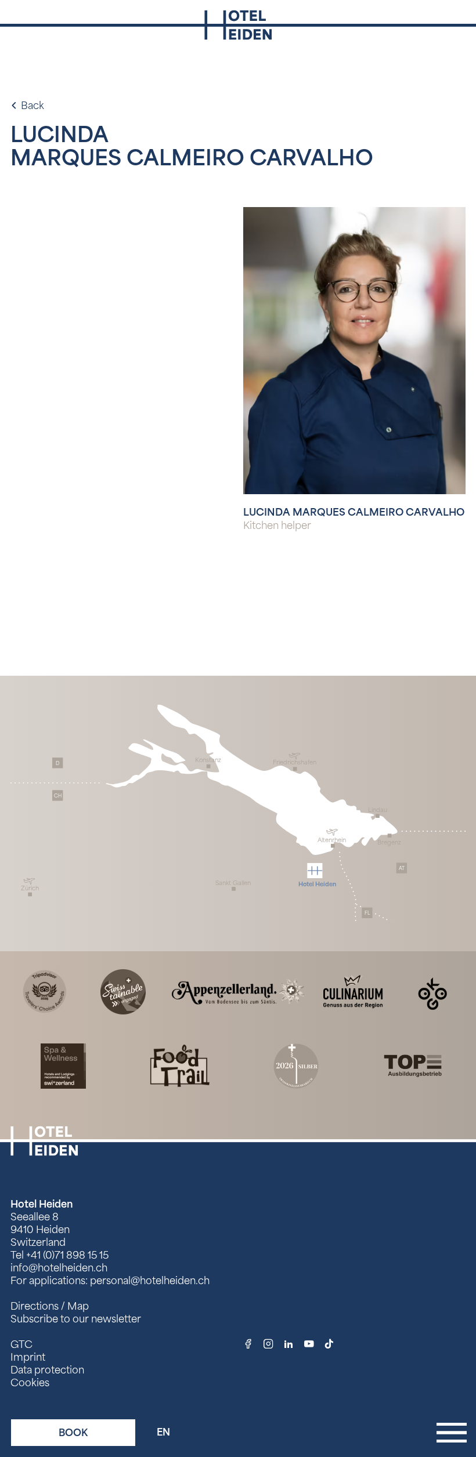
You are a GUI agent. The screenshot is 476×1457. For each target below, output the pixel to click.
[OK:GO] (431, 990)
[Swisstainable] (123, 990)
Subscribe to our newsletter (75, 1319)
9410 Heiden (40, 1229)
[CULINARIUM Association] (353, 990)
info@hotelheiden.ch (58, 1268)
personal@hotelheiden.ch (150, 1280)
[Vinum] (296, 1065)
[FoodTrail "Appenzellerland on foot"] (180, 1065)
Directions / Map (49, 1306)
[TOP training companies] (412, 1065)
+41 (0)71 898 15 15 (67, 1255)
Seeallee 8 (34, 1217)
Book (73, 1432)
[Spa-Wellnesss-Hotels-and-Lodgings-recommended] (63, 1065)
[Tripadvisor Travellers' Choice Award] (45, 990)
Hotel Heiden (41, 1204)
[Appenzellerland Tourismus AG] (238, 990)
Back (32, 105)
